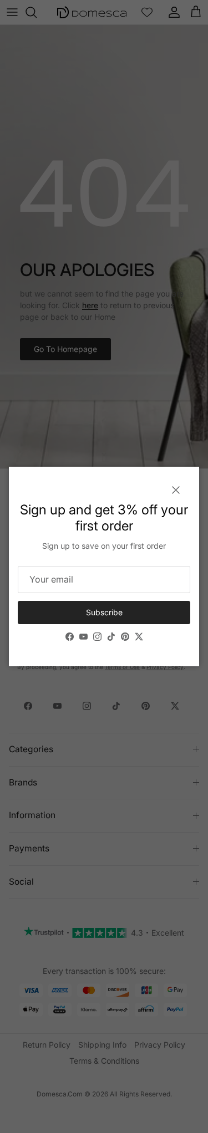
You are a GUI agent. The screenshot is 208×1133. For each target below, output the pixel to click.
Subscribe (104, 612)
